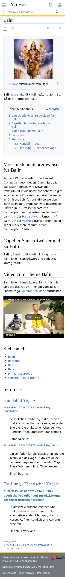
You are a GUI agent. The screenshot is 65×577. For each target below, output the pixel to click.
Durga (12, 84)
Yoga (24, 286)
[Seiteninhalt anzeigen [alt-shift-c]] (5, 28)
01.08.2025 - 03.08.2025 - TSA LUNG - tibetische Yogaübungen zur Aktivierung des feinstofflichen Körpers (32, 495)
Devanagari (11, 182)
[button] (33, 317)
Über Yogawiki (26, 572)
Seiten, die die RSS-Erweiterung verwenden (28, 544)
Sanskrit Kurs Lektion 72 (24, 378)
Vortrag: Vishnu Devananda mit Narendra (27, 299)
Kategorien (9, 541)
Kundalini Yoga (18, 400)
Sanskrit (17, 94)
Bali (10, 365)
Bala (11, 369)
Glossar (9, 548)
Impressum (43, 572)
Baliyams (14, 361)
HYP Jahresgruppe (20, 373)
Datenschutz (9, 572)
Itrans (42, 225)
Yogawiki (19, 4)
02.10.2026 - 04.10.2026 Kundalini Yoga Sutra (31, 445)
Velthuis (27, 221)
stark (53, 254)
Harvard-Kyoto (31, 216)
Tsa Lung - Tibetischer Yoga (29, 483)
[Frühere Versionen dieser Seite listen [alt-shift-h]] (54, 28)
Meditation (28, 291)
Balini (12, 356)
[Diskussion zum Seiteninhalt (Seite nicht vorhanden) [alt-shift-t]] (12, 28)
